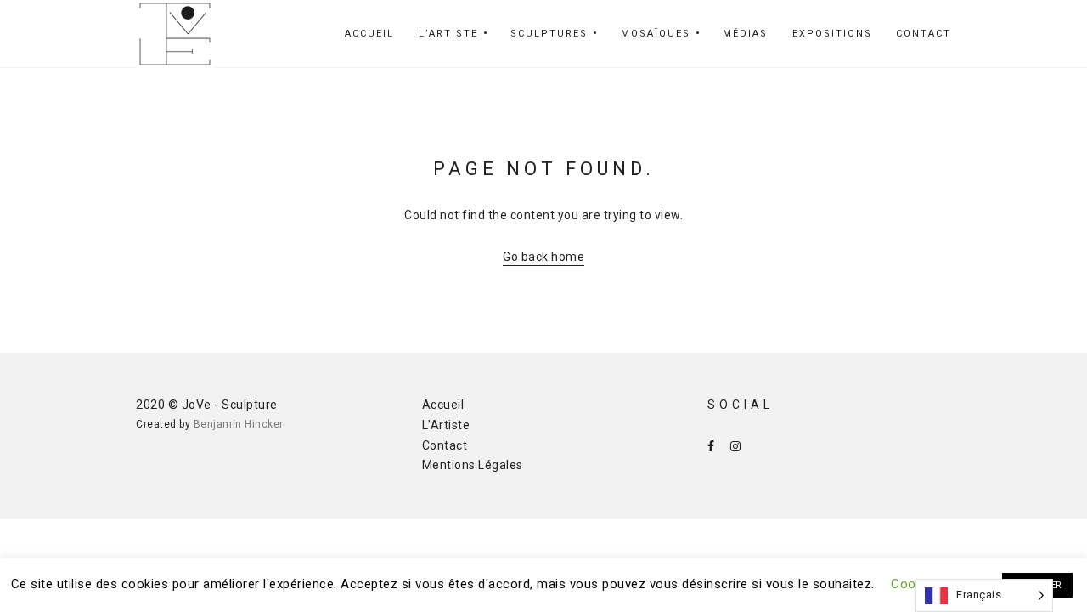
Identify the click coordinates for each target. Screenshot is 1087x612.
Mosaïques (655, 33)
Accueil (369, 33)
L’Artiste (448, 33)
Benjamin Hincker (239, 424)
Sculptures (549, 33)
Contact (923, 33)
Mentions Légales (472, 465)
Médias (745, 33)
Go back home (543, 257)
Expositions (832, 33)
